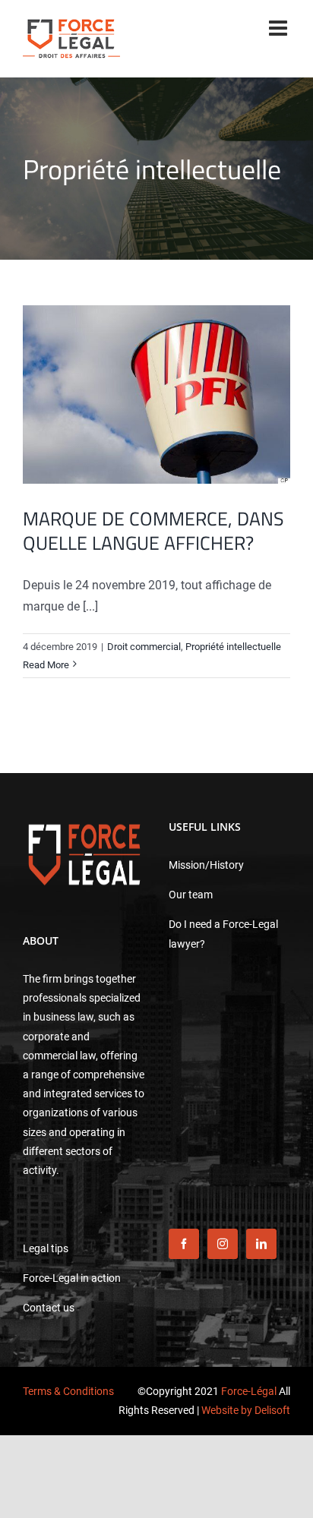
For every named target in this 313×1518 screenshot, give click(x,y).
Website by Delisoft (245, 1410)
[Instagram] (222, 1244)
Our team (191, 894)
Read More (46, 665)
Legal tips (45, 1248)
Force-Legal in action (72, 1278)
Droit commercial (144, 646)
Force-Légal (249, 1391)
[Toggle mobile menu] (279, 28)
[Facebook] (184, 1244)
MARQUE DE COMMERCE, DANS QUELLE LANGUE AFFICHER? (153, 531)
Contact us (48, 1308)
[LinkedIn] (261, 1244)
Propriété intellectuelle (233, 646)
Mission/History (206, 865)
